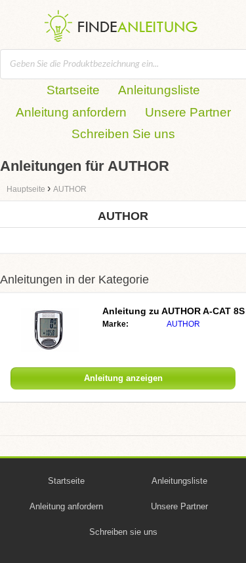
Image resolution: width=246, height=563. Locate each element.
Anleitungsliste (159, 90)
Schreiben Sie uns (123, 134)
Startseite (73, 90)
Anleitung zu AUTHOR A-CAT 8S (173, 311)
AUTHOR (183, 324)
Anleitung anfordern (71, 112)
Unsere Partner (188, 112)
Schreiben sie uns (123, 532)
